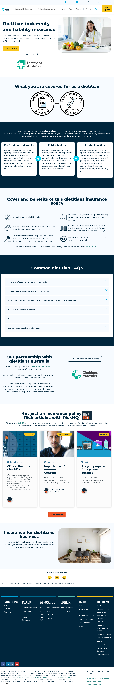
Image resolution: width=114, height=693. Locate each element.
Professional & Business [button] (22, 9)
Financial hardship (104, 634)
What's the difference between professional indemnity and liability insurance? (42, 300)
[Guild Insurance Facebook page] (3, 664)
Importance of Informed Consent (54, 469)
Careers (100, 622)
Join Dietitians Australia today (84, 359)
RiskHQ (21, 423)
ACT (41, 608)
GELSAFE (51, 618)
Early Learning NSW (43, 617)
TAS (41, 611)
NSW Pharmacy (53, 608)
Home (63, 9)
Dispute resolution (104, 638)
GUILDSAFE (52, 615)
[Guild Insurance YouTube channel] (17, 664)
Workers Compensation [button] (46, 9)
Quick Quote (8, 612)
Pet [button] (70, 9)
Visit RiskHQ (57, 514)
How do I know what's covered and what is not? (29, 319)
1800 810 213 (92, 247)
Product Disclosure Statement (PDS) (24, 677)
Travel (78, 9)
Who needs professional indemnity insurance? (28, 291)
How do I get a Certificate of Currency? (24, 328)
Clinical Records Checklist (18, 468)
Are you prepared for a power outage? (94, 469)
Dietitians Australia (41, 367)
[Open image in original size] (5, 9)
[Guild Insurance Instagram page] (12, 664)
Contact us (101, 606)
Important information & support (102, 628)
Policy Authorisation (105, 655)
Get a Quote (107, 9)
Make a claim (84, 606)
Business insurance (29, 608)
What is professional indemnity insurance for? (28, 282)
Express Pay (102, 645)
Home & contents (67, 608)
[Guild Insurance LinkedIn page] (8, 664)
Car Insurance (84, 623)
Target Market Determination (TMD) (56, 677)
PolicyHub (101, 641)
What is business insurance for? (21, 310)
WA (48, 611)
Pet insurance (65, 611)
